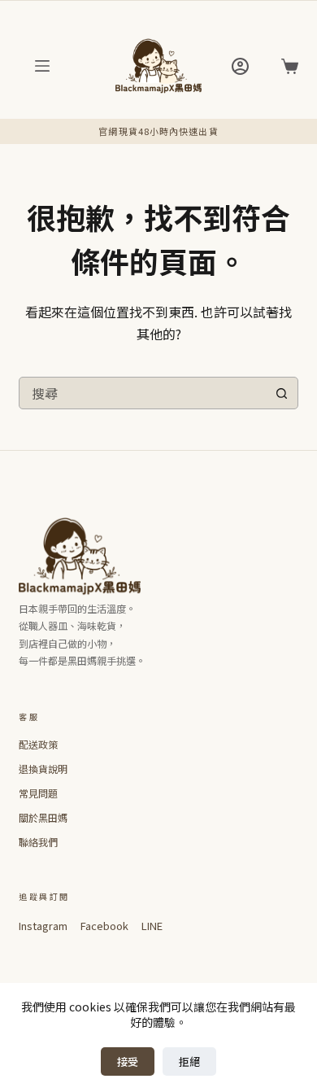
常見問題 (38, 793)
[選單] (42, 66)
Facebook (104, 925)
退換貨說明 (43, 768)
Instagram (43, 925)
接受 (127, 1061)
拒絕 (189, 1061)
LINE (152, 925)
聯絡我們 (38, 842)
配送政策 (38, 744)
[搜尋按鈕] (282, 393)
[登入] (240, 66)
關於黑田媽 (43, 817)
